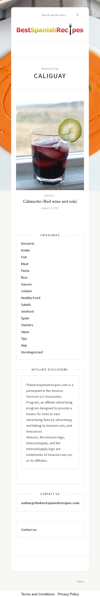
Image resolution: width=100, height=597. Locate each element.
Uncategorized (32, 352)
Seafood (27, 311)
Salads (26, 304)
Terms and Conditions (38, 594)
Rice (24, 277)
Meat (24, 264)
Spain (25, 318)
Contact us (29, 529)
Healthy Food (30, 298)
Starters (27, 325)
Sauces (26, 284)
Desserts (27, 243)
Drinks (49, 195)
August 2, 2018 (50, 208)
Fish (24, 257)
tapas (25, 332)
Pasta (25, 270)
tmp (24, 345)
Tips (24, 338)
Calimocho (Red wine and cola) (50, 201)
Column (26, 291)
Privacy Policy (68, 594)
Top (79, 581)
